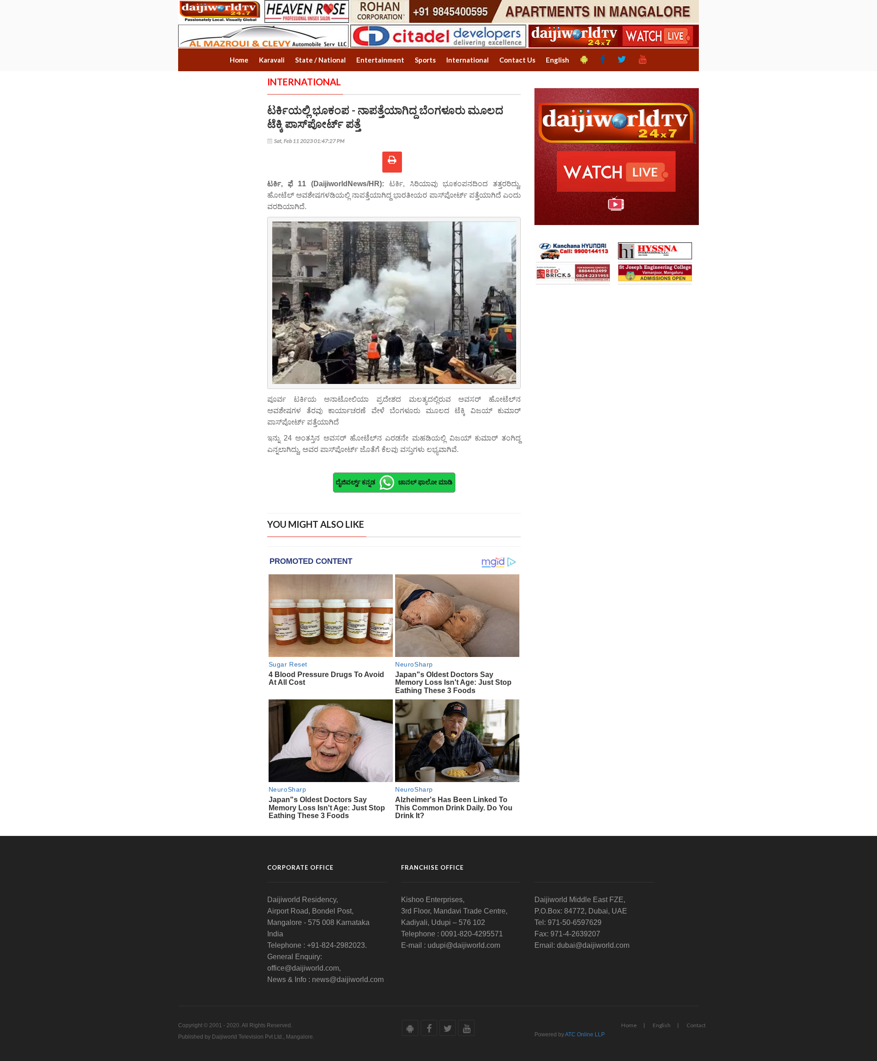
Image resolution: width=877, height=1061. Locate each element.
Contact (696, 1025)
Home (629, 1025)
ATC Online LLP (585, 1034)
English (662, 1025)
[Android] (584, 59)
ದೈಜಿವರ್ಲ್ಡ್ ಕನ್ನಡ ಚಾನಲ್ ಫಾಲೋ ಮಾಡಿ (394, 481)
